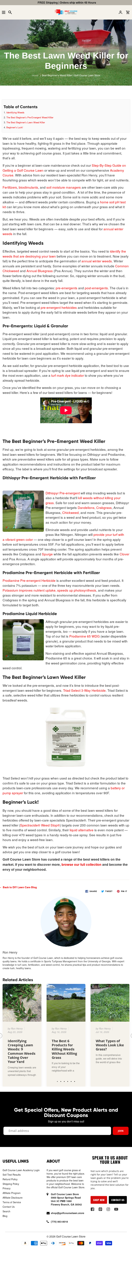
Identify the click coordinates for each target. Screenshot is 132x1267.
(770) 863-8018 (59, 1221)
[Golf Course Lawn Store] (66, 12)
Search (6, 1211)
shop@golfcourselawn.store (67, 1213)
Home (35, 75)
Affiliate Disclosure (13, 1197)
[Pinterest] (100, 1209)
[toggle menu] (3, 12)
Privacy (6, 1188)
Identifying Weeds (15, 112)
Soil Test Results (12, 1174)
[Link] (22, 1035)
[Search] (10, 12)
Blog (5, 1216)
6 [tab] (74, 1080)
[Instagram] (108, 1209)
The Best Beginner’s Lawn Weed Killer (25, 122)
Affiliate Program (12, 1193)
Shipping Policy (11, 1184)
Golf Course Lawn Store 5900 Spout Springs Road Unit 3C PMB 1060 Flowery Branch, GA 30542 (66, 1199)
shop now (98, 1200)
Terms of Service (12, 1202)
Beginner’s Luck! (14, 127)
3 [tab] (64, 1080)
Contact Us (9, 1206)
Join (120, 1130)
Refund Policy (10, 1179)
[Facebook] (92, 1209)
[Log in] (121, 12)
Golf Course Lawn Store (70, 1236)
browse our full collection (81, 864)
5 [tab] (71, 1080)
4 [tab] (68, 1080)
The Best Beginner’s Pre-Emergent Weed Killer (29, 117)
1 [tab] (57, 1080)
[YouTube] (116, 1209)
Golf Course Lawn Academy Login (21, 1170)
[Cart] (128, 12)
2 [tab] (61, 1080)
